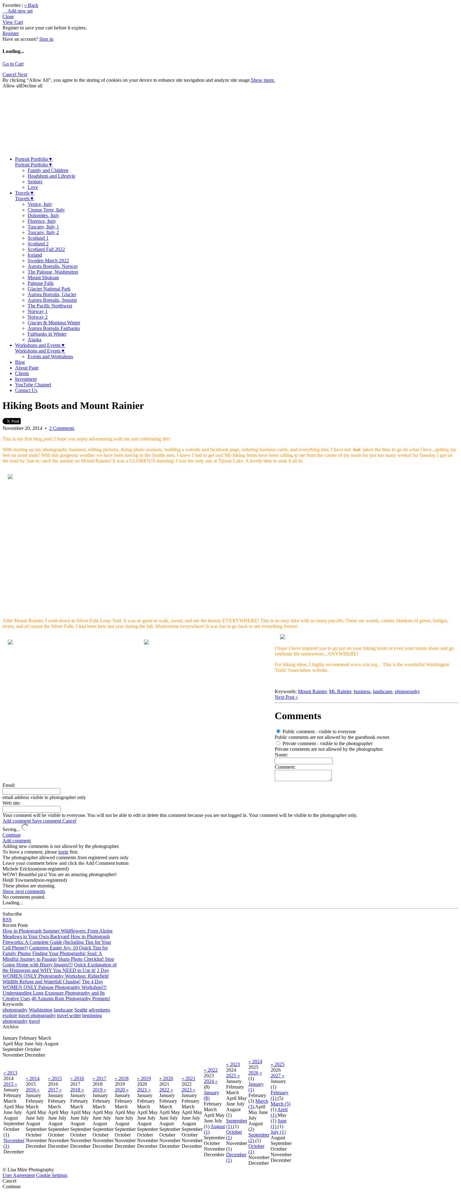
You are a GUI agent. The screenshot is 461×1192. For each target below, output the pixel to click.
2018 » (77, 1089)
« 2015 (55, 1078)
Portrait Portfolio (34, 159)
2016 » (33, 1089)
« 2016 (77, 1078)
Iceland (35, 255)
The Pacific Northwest (50, 305)
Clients (22, 373)
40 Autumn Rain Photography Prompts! (70, 998)
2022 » (166, 1089)
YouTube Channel (33, 384)
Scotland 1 (38, 238)
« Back (31, 5)
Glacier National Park (49, 288)
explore (10, 1015)
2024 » (211, 1081)
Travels (24, 193)
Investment (26, 379)
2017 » (55, 1089)
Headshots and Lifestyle (51, 176)
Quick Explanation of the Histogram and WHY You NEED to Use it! (60, 967)
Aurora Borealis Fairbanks (54, 328)
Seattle (80, 1009)
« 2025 (277, 1064)
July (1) (278, 1132)
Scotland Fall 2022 (46, 249)
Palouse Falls (41, 283)
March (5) (280, 1103)
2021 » (144, 1089)
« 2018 (122, 1078)
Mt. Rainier (340, 691)
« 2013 (10, 1072)
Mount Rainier (312, 691)
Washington (40, 1009)
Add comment (17, 820)
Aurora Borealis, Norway (53, 266)
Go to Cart (13, 63)
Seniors (35, 181)
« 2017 (99, 1078)
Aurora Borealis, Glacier (52, 294)
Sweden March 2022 (48, 260)
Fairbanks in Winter (47, 334)
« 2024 (255, 1061)
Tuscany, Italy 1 (43, 226)
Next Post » (286, 697)
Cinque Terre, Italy (46, 209)
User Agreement (19, 1175)
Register (11, 33)
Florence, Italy (42, 221)
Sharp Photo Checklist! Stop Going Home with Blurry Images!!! (58, 961)
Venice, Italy (40, 204)
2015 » (10, 1084)
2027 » (277, 1075)
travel (34, 1021)
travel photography (37, 1015)
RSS (7, 919)
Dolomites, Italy (43, 215)
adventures (99, 1009)
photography (407, 691)
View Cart (13, 22)
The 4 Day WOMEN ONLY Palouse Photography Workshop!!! (55, 984)
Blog (20, 362)
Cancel (10, 74)
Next (22, 74)
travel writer (69, 1015)
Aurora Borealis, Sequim (52, 300)
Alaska (34, 339)
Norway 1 (38, 311)
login (63, 852)
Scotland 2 (38, 243)
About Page (27, 367)
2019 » (99, 1089)
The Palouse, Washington (53, 271)
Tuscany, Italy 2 (43, 232)
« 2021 (188, 1078)
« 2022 (211, 1070)
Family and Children (48, 170)
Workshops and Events (40, 345)
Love (33, 187)
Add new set (18, 10)
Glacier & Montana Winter (54, 322)
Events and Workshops (50, 356)
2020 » (122, 1089)
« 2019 (144, 1078)
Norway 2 (38, 317)
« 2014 (33, 1078)
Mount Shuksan (43, 277)
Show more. (263, 80)
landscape (382, 691)
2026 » (255, 1072)
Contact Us (26, 390)
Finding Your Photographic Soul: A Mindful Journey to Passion (52, 956)
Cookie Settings (51, 1175)
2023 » (188, 1089)
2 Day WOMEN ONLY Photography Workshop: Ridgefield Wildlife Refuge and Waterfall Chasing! (56, 976)
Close (8, 16)
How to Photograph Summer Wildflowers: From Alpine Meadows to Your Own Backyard (58, 933)
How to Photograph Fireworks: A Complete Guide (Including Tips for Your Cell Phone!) (57, 942)
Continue (12, 835)
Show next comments (24, 891)
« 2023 (233, 1064)
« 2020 (166, 1078)
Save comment (47, 820)
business (362, 691)
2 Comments (61, 428)
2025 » (233, 1075)
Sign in (46, 39)
